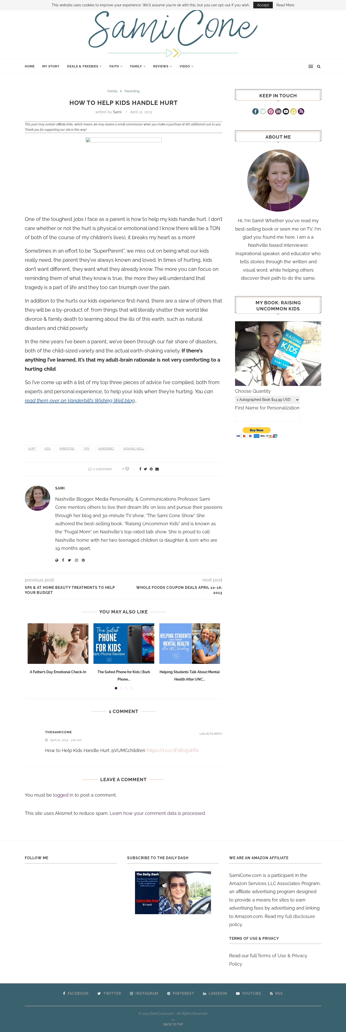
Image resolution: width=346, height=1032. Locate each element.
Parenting (132, 91)
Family (136, 66)
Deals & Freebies (82, 66)
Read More (285, 5)
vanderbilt (106, 448)
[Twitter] (263, 112)
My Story (51, 66)
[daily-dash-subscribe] (173, 892)
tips (86, 448)
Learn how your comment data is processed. (158, 813)
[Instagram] (293, 112)
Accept (263, 5)
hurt (32, 448)
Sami (117, 112)
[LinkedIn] (278, 112)
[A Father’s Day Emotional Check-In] (58, 643)
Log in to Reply (211, 734)
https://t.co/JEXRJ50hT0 (173, 750)
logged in (63, 795)
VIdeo (185, 66)
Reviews (160, 66)
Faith (114, 66)
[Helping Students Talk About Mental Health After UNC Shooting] (189, 643)
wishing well (133, 448)
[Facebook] (255, 112)
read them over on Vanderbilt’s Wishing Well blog (80, 401)
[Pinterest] (270, 112)
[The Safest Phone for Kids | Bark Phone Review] (123, 643)
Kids (47, 448)
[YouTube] (286, 112)
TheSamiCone (58, 732)
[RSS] (301, 112)
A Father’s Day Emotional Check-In (58, 672)
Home (30, 66)
